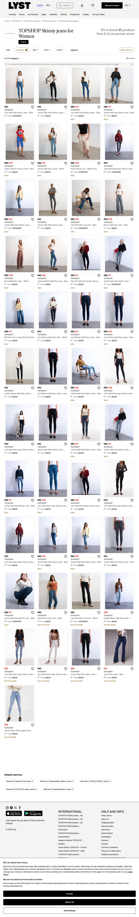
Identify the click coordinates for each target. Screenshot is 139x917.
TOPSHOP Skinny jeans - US (70, 822)
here (117, 64)
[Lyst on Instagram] (7, 808)
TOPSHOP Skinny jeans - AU (70, 815)
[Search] (60, 5)
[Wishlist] (92, 5)
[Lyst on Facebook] (19, 808)
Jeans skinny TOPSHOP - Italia (71, 851)
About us (105, 819)
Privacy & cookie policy (111, 851)
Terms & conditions (109, 847)
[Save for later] (32, 107)
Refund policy (107, 833)
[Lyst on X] (15, 808)
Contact (104, 844)
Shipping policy (107, 822)
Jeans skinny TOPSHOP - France (72, 847)
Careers (104, 840)
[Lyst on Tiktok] (11, 808)
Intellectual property (110, 854)
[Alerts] (82, 5)
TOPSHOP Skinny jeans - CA (70, 819)
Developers (106, 837)
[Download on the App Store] (14, 814)
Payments (105, 829)
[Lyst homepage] (19, 5)
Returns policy (107, 826)
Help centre (106, 815)
